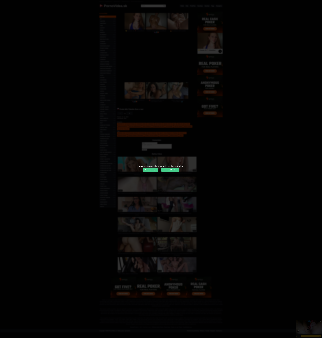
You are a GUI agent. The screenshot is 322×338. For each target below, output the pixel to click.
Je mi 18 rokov (150, 170)
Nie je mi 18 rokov (170, 170)
